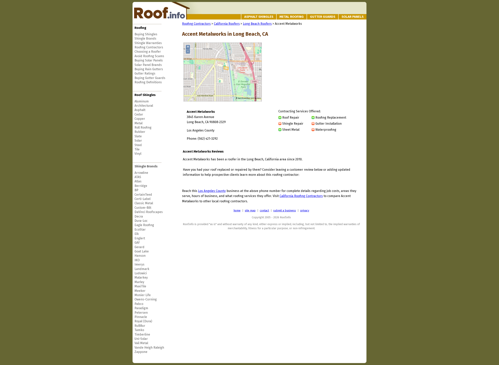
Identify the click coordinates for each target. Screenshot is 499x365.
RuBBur (139, 326)
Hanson (140, 256)
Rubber (139, 132)
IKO (137, 260)
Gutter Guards (322, 17)
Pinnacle (140, 317)
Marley (139, 282)
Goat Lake (141, 251)
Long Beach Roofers (257, 24)
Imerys (139, 264)
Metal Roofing (292, 17)
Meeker (139, 291)
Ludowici (140, 273)
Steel (138, 145)
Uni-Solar (141, 339)
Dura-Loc (141, 221)
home (237, 210)
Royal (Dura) (143, 321)
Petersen (141, 312)
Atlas (138, 181)
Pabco (138, 304)
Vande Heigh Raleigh (149, 347)
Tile (137, 149)
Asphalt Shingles (258, 17)
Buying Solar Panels (148, 60)
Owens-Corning (145, 299)
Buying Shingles (145, 34)
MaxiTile (140, 286)
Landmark (141, 269)
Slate (138, 136)
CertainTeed (143, 194)
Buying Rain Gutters (148, 69)
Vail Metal (141, 343)
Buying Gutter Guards (149, 78)
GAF (137, 242)
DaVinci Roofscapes (148, 212)
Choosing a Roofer (147, 51)
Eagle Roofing (144, 225)
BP (136, 190)
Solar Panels (353, 17)
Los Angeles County (212, 191)
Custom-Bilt (142, 208)
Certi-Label (142, 199)
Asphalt (139, 110)
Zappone (140, 352)
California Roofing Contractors (301, 196)
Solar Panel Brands (148, 65)
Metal (138, 123)
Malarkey (141, 277)
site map (250, 210)
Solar (138, 140)
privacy (304, 210)
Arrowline (141, 173)
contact (264, 210)
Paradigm (141, 308)
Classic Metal (143, 203)
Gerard (139, 247)
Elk (136, 234)
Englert (139, 238)
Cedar (138, 114)
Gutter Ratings (144, 73)
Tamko (139, 330)
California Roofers (227, 24)
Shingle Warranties (148, 43)
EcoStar (140, 229)
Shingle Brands (145, 38)
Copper (139, 119)
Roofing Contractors (148, 47)
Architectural (143, 105)
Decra (138, 216)
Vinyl (137, 153)
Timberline (142, 334)
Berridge (140, 186)
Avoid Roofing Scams (149, 56)
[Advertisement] (328, 72)
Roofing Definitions (148, 82)
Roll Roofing (142, 127)
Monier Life (142, 295)
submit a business (284, 210)
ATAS (137, 177)
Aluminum (141, 101)
